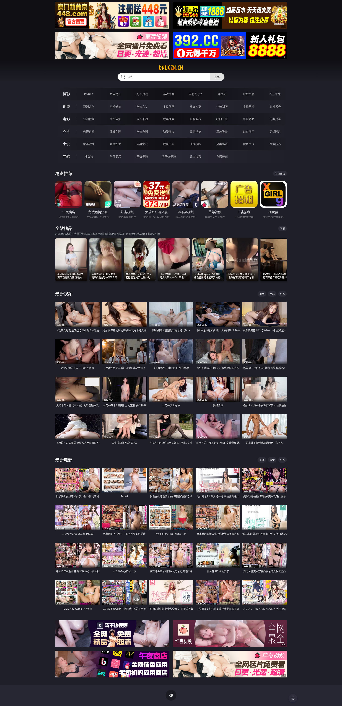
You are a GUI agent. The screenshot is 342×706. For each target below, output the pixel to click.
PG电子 (89, 94)
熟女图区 (248, 131)
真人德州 (115, 94)
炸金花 (222, 94)
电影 (66, 119)
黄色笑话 (248, 144)
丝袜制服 (222, 107)
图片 (66, 131)
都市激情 (89, 144)
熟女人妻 (195, 107)
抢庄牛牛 (275, 94)
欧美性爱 (168, 119)
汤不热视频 (169, 156)
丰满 (261, 460)
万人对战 (142, 94)
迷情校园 (195, 144)
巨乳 (272, 294)
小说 (66, 144)
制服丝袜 (195, 119)
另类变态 (275, 119)
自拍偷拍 (115, 107)
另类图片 (275, 131)
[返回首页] (293, 698)
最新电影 (63, 460)
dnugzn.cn (171, 67)
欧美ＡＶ (142, 107)
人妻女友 (142, 144)
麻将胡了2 (195, 94)
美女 (261, 294)
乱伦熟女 (248, 119)
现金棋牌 (248, 94)
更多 (282, 294)
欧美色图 (142, 131)
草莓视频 (142, 156)
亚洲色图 (115, 131)
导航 (66, 156)
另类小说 (222, 144)
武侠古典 (168, 144)
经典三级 (222, 119)
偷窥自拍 (89, 131)
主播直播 (248, 107)
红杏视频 (195, 156)
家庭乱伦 (115, 144)
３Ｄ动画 (168, 107)
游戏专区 (168, 94)
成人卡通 (142, 119)
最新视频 (63, 294)
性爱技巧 (275, 144)
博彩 (66, 94)
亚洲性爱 (89, 119)
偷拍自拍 (115, 119)
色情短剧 (222, 156)
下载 (282, 228)
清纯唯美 (222, 131)
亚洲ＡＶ (89, 107)
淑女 (272, 460)
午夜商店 (115, 156)
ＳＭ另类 (275, 107)
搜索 (217, 77)
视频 (66, 106)
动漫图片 (168, 131)
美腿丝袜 (195, 131)
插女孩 (89, 156)
